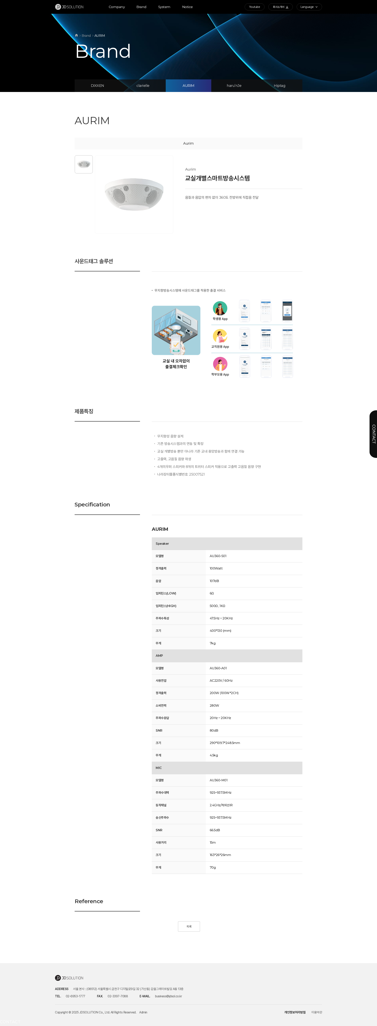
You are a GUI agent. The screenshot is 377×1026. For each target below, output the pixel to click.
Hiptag (279, 86)
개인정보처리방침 (295, 1012)
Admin (143, 1012)
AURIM (188, 86)
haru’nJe (234, 86)
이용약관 (316, 1012)
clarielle (142, 86)
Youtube (254, 7)
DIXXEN (97, 86)
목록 (189, 926)
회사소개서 (279, 7)
